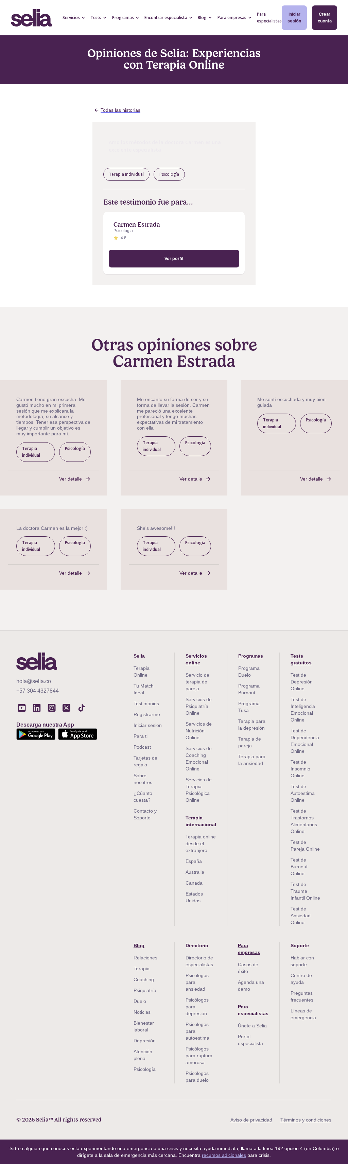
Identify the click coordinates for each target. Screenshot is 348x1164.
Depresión (145, 1040)
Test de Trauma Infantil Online (305, 891)
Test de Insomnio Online (300, 768)
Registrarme (147, 714)
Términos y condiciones (305, 1120)
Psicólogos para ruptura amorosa (199, 1055)
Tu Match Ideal (144, 689)
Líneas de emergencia (303, 1014)
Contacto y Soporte (145, 814)
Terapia (142, 968)
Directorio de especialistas (199, 961)
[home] (31, 18)
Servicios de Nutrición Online (199, 730)
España (194, 861)
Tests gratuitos (301, 659)
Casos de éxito (248, 968)
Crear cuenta (325, 17)
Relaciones (145, 957)
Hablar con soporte (302, 961)
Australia (195, 872)
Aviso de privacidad (251, 1120)
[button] (74, 17)
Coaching (144, 979)
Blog (139, 945)
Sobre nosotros (143, 779)
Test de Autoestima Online (303, 793)
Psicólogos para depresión (197, 1006)
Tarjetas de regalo (145, 761)
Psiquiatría (145, 990)
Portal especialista (250, 1040)
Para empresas (249, 949)
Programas (250, 656)
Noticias (142, 1012)
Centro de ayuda (301, 979)
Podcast (142, 747)
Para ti (140, 736)
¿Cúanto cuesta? (143, 797)
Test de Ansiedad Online (301, 915)
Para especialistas (269, 17)
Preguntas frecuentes (302, 996)
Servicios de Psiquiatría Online (199, 706)
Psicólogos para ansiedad (197, 982)
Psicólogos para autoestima (197, 1031)
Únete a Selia (252, 1025)
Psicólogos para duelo (197, 1077)
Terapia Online (142, 671)
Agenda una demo (251, 985)
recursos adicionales (224, 1155)
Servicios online (196, 659)
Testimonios (146, 703)
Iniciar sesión (294, 17)
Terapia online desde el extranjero (201, 843)
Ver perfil (174, 258)
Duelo (140, 1001)
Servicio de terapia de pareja (197, 681)
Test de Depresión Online (302, 681)
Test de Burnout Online (299, 866)
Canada (194, 883)
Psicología (145, 1069)
